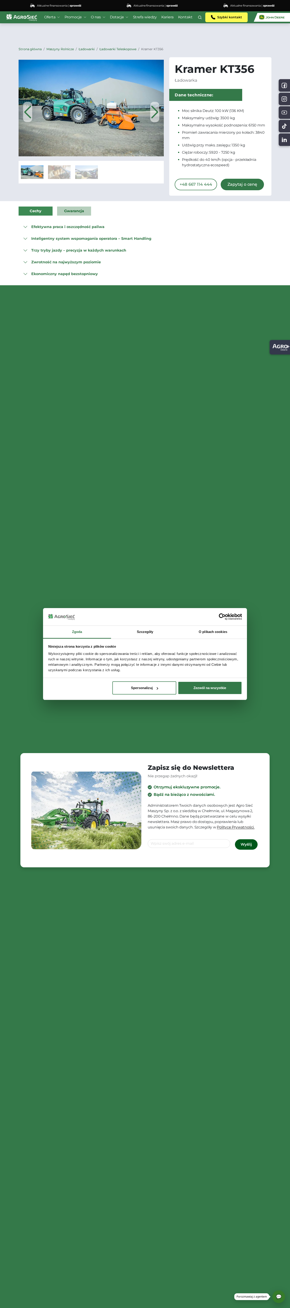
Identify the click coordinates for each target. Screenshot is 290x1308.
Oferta (49, 17)
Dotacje (117, 17)
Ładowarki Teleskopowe (117, 49)
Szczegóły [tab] (145, 632)
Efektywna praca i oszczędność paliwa (67, 227)
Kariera (167, 17)
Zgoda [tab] (77, 632)
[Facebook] (284, 85)
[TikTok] (284, 126)
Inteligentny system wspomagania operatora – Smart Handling (91, 238)
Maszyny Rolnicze (60, 49)
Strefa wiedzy (145, 17)
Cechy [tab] (35, 211)
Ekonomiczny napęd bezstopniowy (64, 274)
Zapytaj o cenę (242, 184)
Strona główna (30, 49)
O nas (96, 17)
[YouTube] (284, 112)
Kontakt (185, 17)
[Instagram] (284, 99)
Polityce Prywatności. (235, 827)
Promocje (73, 17)
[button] (199, 17)
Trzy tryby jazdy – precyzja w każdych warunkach (78, 250)
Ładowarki (87, 49)
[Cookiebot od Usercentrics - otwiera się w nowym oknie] (222, 617)
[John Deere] (272, 17)
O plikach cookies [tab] (213, 632)
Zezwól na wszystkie (209, 688)
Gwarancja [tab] (74, 211)
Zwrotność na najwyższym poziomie (66, 262)
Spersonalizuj (142, 688)
